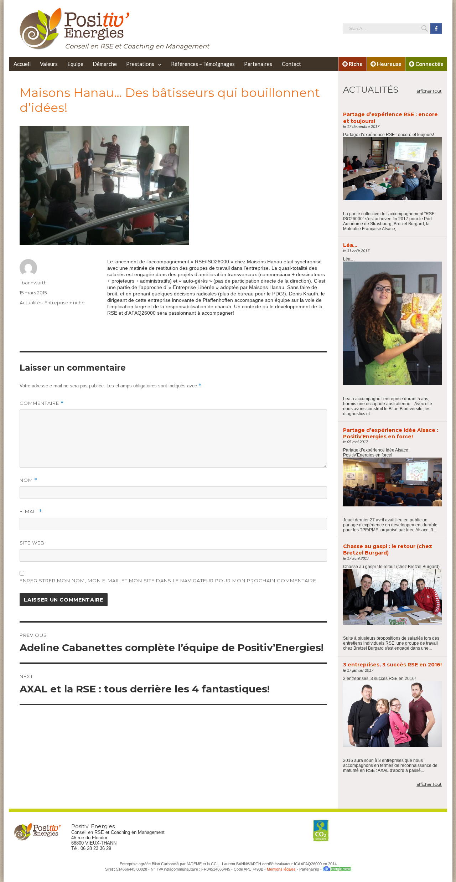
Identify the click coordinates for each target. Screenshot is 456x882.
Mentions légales (281, 869)
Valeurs (49, 64)
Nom (28, 480)
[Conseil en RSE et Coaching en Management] (75, 28)
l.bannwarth (33, 282)
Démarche (105, 64)
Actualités (31, 302)
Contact (291, 64)
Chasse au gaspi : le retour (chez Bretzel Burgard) (387, 549)
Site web (32, 543)
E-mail (31, 512)
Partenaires (258, 64)
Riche (355, 64)
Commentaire (42, 403)
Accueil (22, 64)
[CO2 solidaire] (321, 830)
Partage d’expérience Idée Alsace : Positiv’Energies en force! (390, 433)
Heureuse (388, 64)
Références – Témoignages (203, 64)
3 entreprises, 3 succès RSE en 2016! (392, 664)
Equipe (75, 64)
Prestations (140, 64)
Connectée (429, 64)
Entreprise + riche (65, 302)
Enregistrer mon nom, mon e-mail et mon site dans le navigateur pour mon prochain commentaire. (169, 580)
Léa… (350, 245)
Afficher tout (429, 91)
